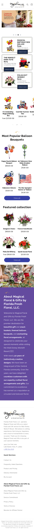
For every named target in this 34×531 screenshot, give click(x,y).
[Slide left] (13, 125)
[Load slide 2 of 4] (16, 35)
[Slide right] (21, 125)
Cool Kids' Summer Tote (22, 113)
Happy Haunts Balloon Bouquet (9, 162)
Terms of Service (9, 506)
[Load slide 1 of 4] (13, 35)
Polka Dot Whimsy (9, 252)
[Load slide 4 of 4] (20, 35)
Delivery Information (10, 473)
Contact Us (7, 460)
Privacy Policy (8, 502)
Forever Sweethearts (25, 229)
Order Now (23, 52)
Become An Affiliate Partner (13, 510)
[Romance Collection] (17, 20)
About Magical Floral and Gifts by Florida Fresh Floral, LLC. (15, 492)
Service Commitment (11, 497)
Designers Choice (9, 229)
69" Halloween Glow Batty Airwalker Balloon (25, 163)
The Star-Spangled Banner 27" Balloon (24, 189)
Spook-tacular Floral (25, 252)
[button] (2, 5)
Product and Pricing (10, 468)
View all (17, 198)
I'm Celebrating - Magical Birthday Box (8, 113)
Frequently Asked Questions (13, 464)
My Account (8, 477)
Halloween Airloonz (9, 188)
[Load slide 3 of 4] (18, 35)
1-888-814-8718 (9, 449)
